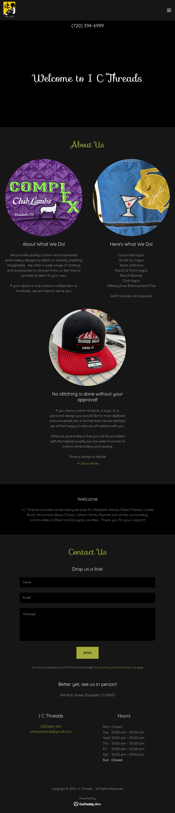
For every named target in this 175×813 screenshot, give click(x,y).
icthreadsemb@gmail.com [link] (51, 731)
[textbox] (87, 582)
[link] (9, 10)
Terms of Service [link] (126, 667)
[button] (169, 10)
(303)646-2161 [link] (51, 726)
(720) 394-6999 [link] (87, 26)
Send (87, 653)
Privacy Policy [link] (102, 667)
